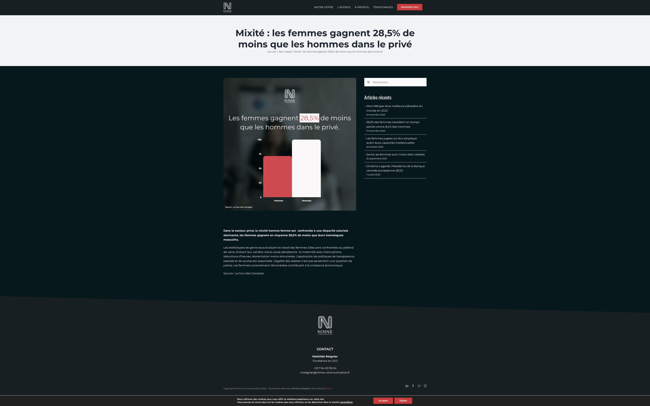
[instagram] (425, 385)
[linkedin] (407, 385)
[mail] (419, 385)
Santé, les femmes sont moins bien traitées (395, 154)
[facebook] (413, 385)
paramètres (346, 402)
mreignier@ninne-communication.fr (325, 372)
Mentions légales (300, 388)
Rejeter (403, 400)
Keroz (329, 388)
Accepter (383, 400)
